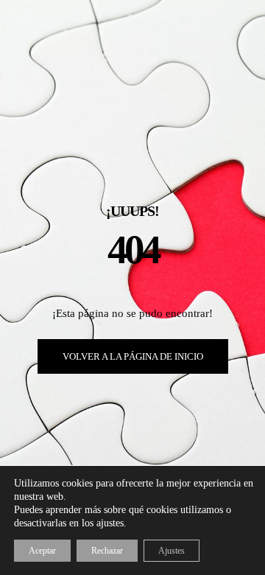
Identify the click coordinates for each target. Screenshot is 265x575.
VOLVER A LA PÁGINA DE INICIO (133, 356)
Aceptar (42, 551)
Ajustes (171, 551)
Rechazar (107, 551)
